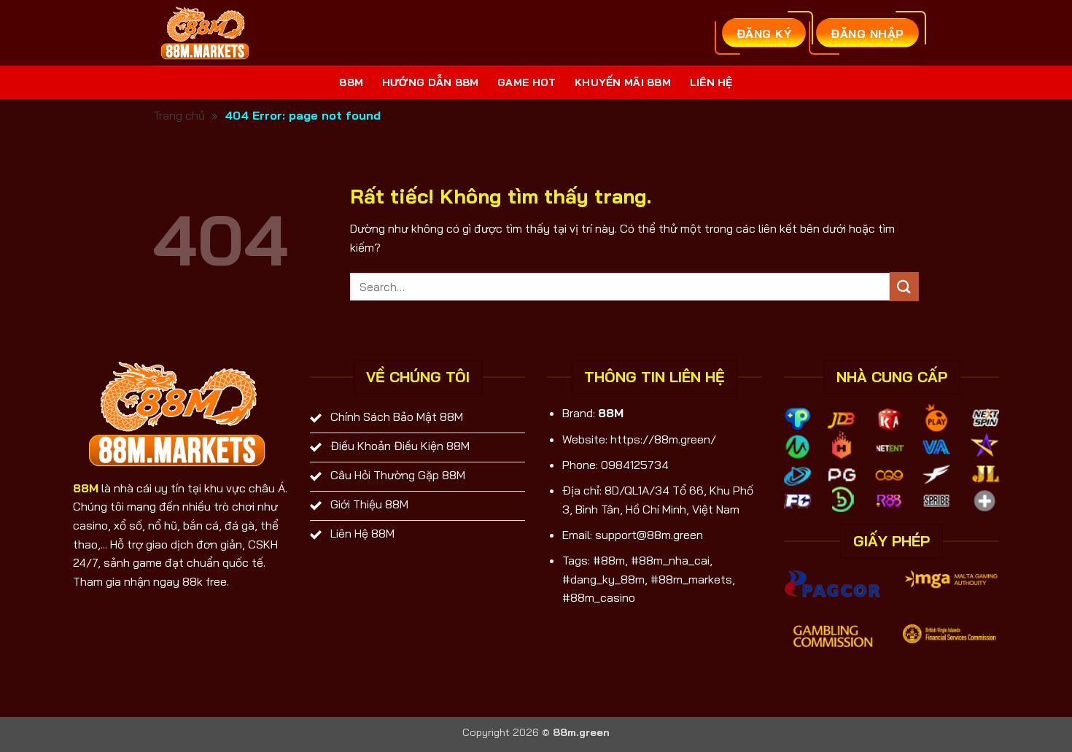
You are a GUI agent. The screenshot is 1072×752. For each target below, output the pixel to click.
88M (351, 82)
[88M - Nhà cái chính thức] (206, 33)
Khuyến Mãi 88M (623, 82)
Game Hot (526, 82)
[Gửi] (904, 286)
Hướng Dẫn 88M (430, 82)
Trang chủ (179, 115)
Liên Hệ (711, 82)
